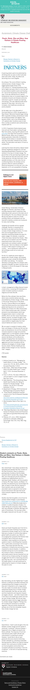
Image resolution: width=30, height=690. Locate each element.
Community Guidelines (15, 685)
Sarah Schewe (8, 46)
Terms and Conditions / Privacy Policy (15, 683)
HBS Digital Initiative (8, 6)
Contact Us (15, 687)
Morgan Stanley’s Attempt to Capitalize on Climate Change (11, 60)
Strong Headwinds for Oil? (9, 440)
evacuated (4, 133)
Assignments (15, 25)
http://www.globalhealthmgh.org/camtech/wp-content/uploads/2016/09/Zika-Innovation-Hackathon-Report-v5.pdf (15, 406)
